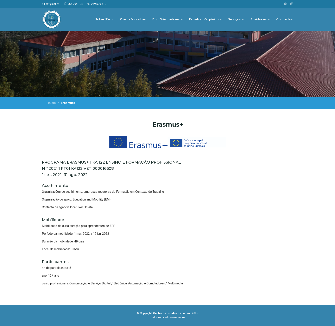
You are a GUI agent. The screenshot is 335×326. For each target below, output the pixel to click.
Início (52, 103)
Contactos (284, 19)
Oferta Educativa (133, 19)
